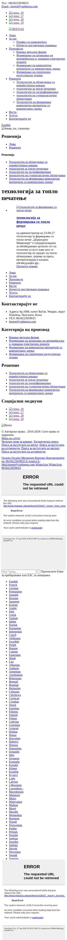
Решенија (15, 78)
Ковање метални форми (31, 52)
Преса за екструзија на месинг (40, 448)
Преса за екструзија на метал (19, 444)
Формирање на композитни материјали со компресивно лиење (38, 67)
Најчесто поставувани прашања (36, 45)
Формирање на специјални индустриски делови (33, 73)
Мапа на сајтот (10, 438)
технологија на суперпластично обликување (37, 175)
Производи (16, 48)
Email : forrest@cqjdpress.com (19, 6)
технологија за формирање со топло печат (33, 222)
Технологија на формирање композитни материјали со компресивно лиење (33, 105)
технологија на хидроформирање (37, 92)
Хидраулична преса (46, 441)
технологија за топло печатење (36, 88)
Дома (12, 35)
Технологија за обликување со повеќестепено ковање (35, 83)
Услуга (13, 115)
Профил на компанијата (31, 42)
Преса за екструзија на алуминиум (23, 451)
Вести (13, 112)
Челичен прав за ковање (16, 441)
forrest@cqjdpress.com (22, 321)
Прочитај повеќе (27, 266)
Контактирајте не (20, 118)
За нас (13, 38)
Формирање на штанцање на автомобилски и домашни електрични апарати (40, 59)
